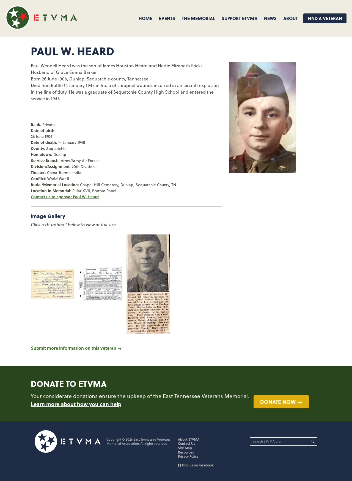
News (270, 18)
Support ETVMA (239, 18)
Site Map (185, 447)
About (290, 18)
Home (145, 18)
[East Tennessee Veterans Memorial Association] (41, 28)
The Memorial (198, 18)
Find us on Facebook (197, 465)
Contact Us (186, 443)
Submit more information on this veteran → (76, 348)
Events (167, 18)
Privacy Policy (188, 456)
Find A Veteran (325, 18)
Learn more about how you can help (76, 404)
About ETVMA (188, 439)
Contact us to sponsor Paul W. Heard (65, 196)
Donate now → (281, 402)
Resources (186, 452)
